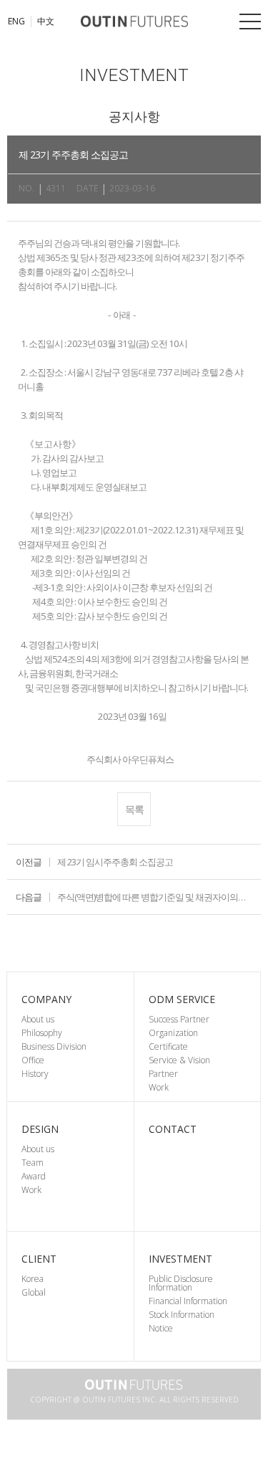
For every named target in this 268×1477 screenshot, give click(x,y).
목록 (134, 809)
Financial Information (188, 1301)
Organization (173, 1033)
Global (33, 1292)
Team (32, 1163)
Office (32, 1060)
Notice (161, 1328)
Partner (163, 1074)
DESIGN (40, 1129)
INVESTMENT (180, 1258)
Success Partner (179, 1019)
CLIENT (38, 1258)
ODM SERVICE (182, 999)
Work (159, 1087)
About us (37, 1019)
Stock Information (181, 1315)
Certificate (168, 1046)
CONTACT (173, 1129)
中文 (45, 21)
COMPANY (46, 999)
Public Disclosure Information (181, 1283)
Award (33, 1176)
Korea (32, 1279)
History (35, 1074)
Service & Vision (179, 1060)
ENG (16, 21)
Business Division (53, 1046)
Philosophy (41, 1033)
